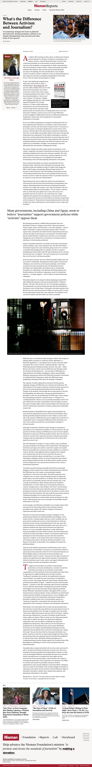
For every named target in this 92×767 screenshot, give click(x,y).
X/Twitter (86, 736)
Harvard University (63, 765)
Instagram (86, 738)
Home (30, 10)
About (44, 10)
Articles (37, 10)
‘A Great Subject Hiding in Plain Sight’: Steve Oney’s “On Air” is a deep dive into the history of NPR (75, 710)
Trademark (71, 765)
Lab (36, 1)
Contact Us (78, 1)
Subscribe (70, 1)
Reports (31, 1)
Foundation (29, 737)
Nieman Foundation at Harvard (10, 1)
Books (4, 15)
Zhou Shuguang (39, 85)
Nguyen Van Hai (33, 100)
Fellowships (23, 1)
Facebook (86, 740)
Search (86, 1)
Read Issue (10, 108)
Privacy (77, 765)
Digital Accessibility (84, 765)
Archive (64, 1)
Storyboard (42, 1)
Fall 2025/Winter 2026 (56, 10)
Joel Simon (7, 41)
